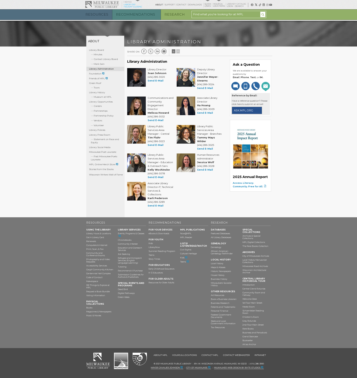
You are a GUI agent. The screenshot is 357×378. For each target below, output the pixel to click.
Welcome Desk (249, 299)
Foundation (95, 73)
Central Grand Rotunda (253, 288)
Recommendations (135, 14)
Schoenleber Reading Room (253, 311)
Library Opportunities (101, 101)
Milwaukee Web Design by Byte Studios (237, 367)
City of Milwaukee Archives (255, 256)
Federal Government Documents (221, 315)
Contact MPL (209, 355)
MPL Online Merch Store (102, 164)
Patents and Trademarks (223, 307)
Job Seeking (124, 254)
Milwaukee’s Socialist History (221, 284)
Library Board (96, 50)
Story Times (154, 259)
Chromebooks (124, 240)
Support (170, 4)
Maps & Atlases (218, 267)
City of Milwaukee (121, 361)
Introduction (248, 285)
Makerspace (92, 281)
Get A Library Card (95, 237)
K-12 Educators (156, 272)
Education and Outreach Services (130, 249)
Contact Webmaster (236, 355)
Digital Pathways (126, 293)
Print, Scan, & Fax (95, 249)
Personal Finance (219, 311)
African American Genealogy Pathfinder (222, 252)
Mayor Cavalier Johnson (165, 367)
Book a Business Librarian (224, 299)
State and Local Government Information (223, 322)
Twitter (150, 51)
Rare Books (248, 328)
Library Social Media (99, 147)
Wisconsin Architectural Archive (254, 271)
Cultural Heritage (188, 253)
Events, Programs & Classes (131, 233)
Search (239, 6)
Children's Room (250, 317)
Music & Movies (93, 315)
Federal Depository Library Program (139, 359)
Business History (219, 279)
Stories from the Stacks (101, 169)
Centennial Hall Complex (98, 273)
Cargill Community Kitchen (99, 269)
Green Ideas (123, 297)
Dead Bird (123, 289)
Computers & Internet (96, 245)
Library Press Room (99, 134)
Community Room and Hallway (253, 293)
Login (230, 6)
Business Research (220, 303)
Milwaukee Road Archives (255, 266)
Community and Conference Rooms (95, 254)
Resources (97, 14)
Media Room (248, 306)
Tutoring (122, 266)
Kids (151, 243)
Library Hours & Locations (98, 233)
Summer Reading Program (162, 251)
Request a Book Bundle (98, 291)
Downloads (195, 4)
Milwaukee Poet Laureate (102, 151)
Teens (151, 255)
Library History (97, 92)
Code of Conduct (94, 277)
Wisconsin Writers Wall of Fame (106, 174)
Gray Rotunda (249, 321)
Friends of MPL (97, 78)
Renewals (91, 241)
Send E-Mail (155, 80)
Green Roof (95, 83)
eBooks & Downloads (159, 233)
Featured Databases (220, 233)
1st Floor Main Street (252, 303)
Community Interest (128, 244)
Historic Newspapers (221, 271)
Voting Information (95, 295)
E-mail (164, 51)
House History (217, 275)
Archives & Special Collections (251, 237)
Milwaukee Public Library (102, 4)
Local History (217, 263)
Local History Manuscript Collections (254, 261)
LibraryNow (154, 247)
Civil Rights (185, 249)
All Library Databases (221, 237)
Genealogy (216, 247)
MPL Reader (186, 237)
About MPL (161, 355)
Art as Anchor (249, 344)
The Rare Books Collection (255, 246)
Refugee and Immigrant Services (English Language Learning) (130, 260)
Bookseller (247, 340)
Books (89, 307)
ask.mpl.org (243, 110)
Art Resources (217, 295)
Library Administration (101, 68)
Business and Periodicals (254, 332)
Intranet (260, 355)
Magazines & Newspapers (98, 311)
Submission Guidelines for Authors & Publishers (131, 275)
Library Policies (97, 130)
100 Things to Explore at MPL (98, 286)
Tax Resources (218, 327)
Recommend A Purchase (130, 270)
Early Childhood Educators (161, 269)
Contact (181, 4)
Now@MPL (185, 233)
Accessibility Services (96, 265)
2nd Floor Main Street (253, 324)
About (159, 4)
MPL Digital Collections (253, 242)
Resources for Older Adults (161, 282)
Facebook (144, 51)
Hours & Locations (184, 355)
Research (175, 14)
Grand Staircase (250, 336)
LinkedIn (157, 51)
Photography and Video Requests (98, 260)
